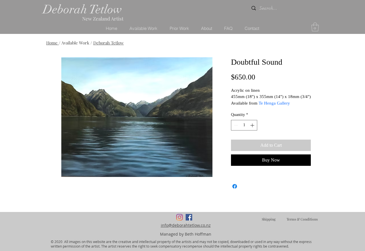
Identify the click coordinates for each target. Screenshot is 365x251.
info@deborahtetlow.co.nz (186, 225)
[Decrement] (235, 125)
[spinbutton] (244, 125)
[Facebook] (189, 217)
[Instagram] (179, 217)
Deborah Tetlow (82, 9)
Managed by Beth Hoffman (185, 234)
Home (52, 43)
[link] (315, 27)
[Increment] (252, 125)
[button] (143, 28)
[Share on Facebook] (234, 186)
